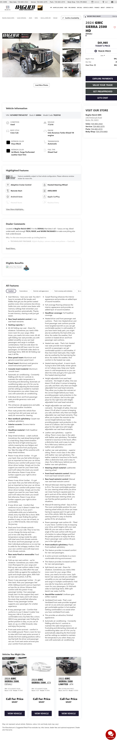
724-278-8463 (102, 131)
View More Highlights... (15, 209)
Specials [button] (79, 7)
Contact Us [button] (109, 7)
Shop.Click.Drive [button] (58, 7)
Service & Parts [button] (88, 7)
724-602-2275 (99, 126)
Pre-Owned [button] (72, 7)
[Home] (51, 7)
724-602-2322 (97, 124)
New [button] (65, 7)
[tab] (11, 291)
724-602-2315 (96, 129)
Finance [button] (97, 7)
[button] (31, 55)
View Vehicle (15, 713)
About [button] (103, 7)
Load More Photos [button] (41, 85)
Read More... (11, 248)
